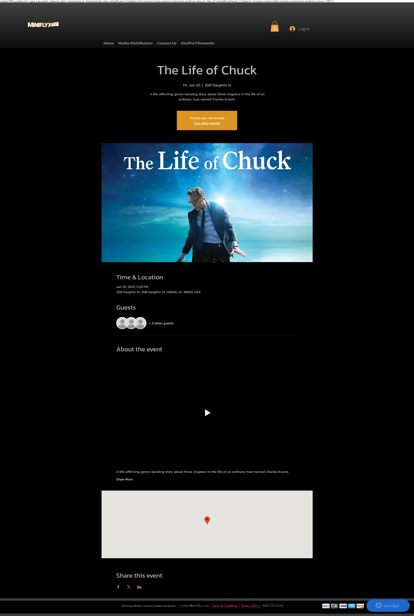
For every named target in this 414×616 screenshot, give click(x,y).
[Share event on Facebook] (118, 587)
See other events (207, 123)
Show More (124, 479)
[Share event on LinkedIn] (139, 587)
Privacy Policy (250, 605)
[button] (274, 26)
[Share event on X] (129, 587)
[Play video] (207, 413)
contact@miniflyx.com (195, 605)
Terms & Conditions (225, 605)
